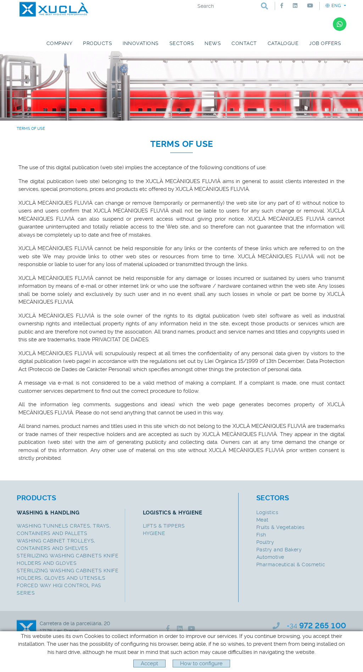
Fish (261, 535)
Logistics (267, 512)
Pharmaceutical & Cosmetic (290, 564)
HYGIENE (154, 533)
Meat (262, 520)
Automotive (270, 557)
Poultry (265, 542)
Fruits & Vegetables (280, 527)
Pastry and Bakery (279, 549)
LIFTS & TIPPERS (164, 526)
